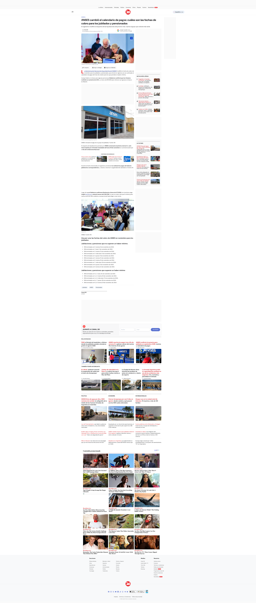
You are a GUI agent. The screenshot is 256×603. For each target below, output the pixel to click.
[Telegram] (125, 591)
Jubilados (84, 287)
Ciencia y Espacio (120, 561)
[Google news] (127, 591)
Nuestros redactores (158, 572)
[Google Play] (140, 591)
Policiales (91, 569)
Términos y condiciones (159, 565)
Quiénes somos (157, 561)
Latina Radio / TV (144, 563)
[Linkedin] (118, 591)
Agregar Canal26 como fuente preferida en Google (126, 30)
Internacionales (141, 396)
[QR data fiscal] (147, 592)
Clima (90, 563)
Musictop (143, 569)
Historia (117, 565)
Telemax (142, 567)
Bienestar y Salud (106, 561)
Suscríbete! (155, 329)
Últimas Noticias (92, 561)
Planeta (117, 567)
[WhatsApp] (122, 591)
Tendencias (105, 571)
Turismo (117, 571)
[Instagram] (111, 591)
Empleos (155, 574)
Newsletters (158, 576)
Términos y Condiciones (125, 596)
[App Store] (132, 591)
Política (84, 396)
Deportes (105, 563)
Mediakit (157, 569)
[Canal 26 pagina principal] (128, 14)
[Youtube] (115, 591)
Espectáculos (92, 565)
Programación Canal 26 (159, 571)
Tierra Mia (143, 565)
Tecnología (91, 571)
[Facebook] (108, 591)
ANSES (91, 287)
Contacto (156, 563)
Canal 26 (86, 29)
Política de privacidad (158, 567)
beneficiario (89, 194)
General (83, 17)
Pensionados (99, 287)
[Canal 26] (128, 584)
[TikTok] (120, 591)
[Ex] (113, 591)
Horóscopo (91, 567)
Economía (111, 396)
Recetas (117, 569)
